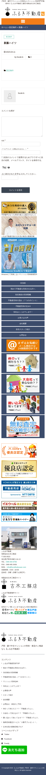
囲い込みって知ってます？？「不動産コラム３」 (21, 718)
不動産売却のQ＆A (23, 306)
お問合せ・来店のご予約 (12, 704)
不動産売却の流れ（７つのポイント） (23, 300)
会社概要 (23, 323)
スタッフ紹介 (8, 695)
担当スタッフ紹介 (23, 329)
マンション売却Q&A (10, 681)
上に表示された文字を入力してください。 (19, 174)
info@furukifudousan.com (16, 567)
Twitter (6, 734)
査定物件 (13, 27)
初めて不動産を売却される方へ (23, 289)
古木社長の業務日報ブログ (13, 727)
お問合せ (23, 335)
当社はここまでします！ (23, 312)
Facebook (8, 739)
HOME (23, 283)
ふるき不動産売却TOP (11, 663)
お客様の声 (7, 690)
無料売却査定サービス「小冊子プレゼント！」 (20, 722)
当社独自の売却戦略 (23, 295)
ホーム (4, 27)
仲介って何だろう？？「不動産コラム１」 (18, 709)
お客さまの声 (23, 318)
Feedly (6, 743)
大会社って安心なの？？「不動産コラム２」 (19, 713)
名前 (2, 140)
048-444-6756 (11, 562)
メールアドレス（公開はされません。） (14, 149)
